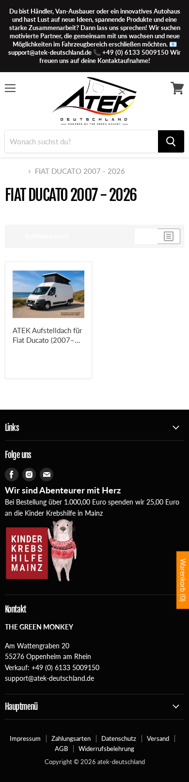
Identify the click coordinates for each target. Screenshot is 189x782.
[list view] (169, 236)
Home (14, 171)
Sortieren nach (47, 236)
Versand (158, 738)
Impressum (25, 738)
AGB (61, 748)
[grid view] (146, 236)
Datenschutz (118, 738)
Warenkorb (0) (183, 580)
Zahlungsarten (71, 738)
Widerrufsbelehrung (106, 748)
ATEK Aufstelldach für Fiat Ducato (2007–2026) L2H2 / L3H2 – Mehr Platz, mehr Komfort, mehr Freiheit (48, 335)
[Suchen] (171, 141)
